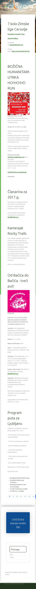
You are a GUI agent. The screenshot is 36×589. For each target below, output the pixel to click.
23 (29, 496)
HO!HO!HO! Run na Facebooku (17, 172)
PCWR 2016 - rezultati (17, 491)
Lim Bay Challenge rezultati (18, 489)
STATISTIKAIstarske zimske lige (18, 523)
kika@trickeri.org (13, 374)
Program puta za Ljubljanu (15, 418)
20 (17, 496)
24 (33, 496)
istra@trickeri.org (13, 217)
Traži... (12, 554)
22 (25, 496)
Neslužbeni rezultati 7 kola (16, 34)
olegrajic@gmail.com (16, 45)
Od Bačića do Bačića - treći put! (18, 280)
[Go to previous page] (13, 496)
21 (21, 496)
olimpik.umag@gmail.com (16, 157)
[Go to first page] (10, 496)
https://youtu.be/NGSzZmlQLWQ (22, 51)
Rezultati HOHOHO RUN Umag (19, 478)
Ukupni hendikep (13, 38)
